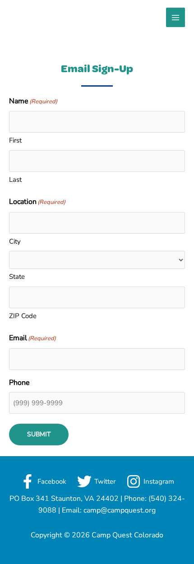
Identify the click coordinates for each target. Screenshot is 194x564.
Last (15, 179)
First (15, 140)
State (17, 276)
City (15, 241)
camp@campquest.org (119, 510)
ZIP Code (23, 315)
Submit (39, 434)
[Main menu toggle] (175, 17)
